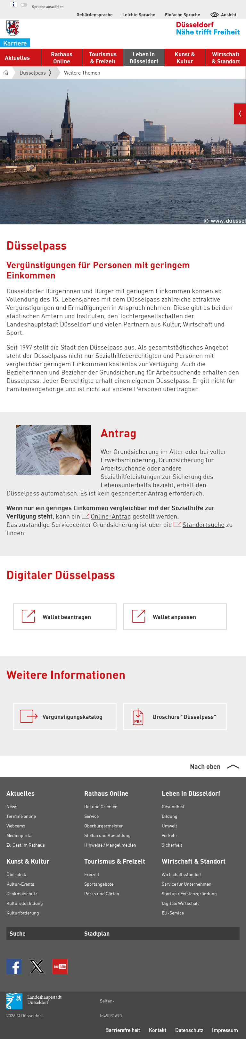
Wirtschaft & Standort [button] (226, 57)
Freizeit (91, 874)
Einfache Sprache (182, 14)
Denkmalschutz (21, 893)
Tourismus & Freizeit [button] (103, 57)
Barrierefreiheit (122, 1030)
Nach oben (205, 766)
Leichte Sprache (138, 14)
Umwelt (169, 825)
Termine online (21, 816)
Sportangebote (98, 884)
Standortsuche (204, 524)
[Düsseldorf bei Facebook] (13, 966)
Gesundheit (173, 806)
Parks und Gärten (101, 893)
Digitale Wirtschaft (180, 903)
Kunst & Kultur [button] (185, 57)
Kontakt (157, 1030)
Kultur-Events (20, 884)
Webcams (15, 825)
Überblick (16, 874)
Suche (18, 933)
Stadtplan (97, 933)
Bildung (169, 816)
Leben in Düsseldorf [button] (143, 57)
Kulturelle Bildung (24, 903)
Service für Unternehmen (186, 884)
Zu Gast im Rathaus (25, 845)
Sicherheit (172, 845)
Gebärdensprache (95, 14)
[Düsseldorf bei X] (37, 966)
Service (91, 816)
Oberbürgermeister (103, 825)
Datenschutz (189, 1030)
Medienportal (19, 835)
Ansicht (228, 14)
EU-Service (173, 912)
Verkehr (169, 835)
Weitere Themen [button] (82, 72)
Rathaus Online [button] (61, 57)
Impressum (225, 1030)
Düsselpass (33, 72)
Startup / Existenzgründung (189, 893)
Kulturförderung (22, 912)
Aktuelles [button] (17, 57)
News (11, 806)
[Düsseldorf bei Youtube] (60, 966)
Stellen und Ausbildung (107, 835)
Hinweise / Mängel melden (110, 845)
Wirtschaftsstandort (182, 874)
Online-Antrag (111, 516)
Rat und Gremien (101, 806)
